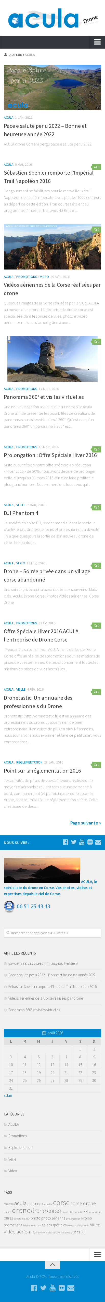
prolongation (73, 1218)
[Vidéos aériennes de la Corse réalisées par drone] (52, 247)
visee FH (40, 1232)
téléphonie (83, 1225)
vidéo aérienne (19, 1231)
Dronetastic (76, 1212)
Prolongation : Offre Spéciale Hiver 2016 (50, 455)
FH (86, 1211)
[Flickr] (90, 842)
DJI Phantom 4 (21, 512)
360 (6, 1204)
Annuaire (47, 1204)
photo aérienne (53, 1218)
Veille (20, 505)
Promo (86, 1218)
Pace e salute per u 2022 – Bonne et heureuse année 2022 (52, 975)
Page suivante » (85, 823)
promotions (13, 1225)
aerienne (34, 1203)
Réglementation (32, 1225)
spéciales (59, 1225)
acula (20, 1203)
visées (66, 1232)
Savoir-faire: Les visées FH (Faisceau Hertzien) (43, 963)
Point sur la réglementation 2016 (42, 770)
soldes (47, 1225)
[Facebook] (65, 842)
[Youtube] (82, 842)
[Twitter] (74, 842)
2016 (11, 1204)
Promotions (26, 276)
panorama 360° (22, 1218)
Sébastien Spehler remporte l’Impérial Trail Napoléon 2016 (52, 986)
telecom (71, 1225)
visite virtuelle (54, 1232)
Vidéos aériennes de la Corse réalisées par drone (45, 998)
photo (36, 1218)
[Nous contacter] (98, 842)
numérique (94, 1212)
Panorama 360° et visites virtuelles (44, 396)
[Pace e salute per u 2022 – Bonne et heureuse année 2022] (52, 87)
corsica (7, 1212)
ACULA (9, 117)
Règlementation (29, 762)
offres (8, 1218)
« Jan (8, 1095)
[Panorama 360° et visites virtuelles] (52, 359)
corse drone (83, 1203)
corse (61, 1202)
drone (21, 1210)
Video (44, 276)
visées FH (78, 1232)
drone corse (46, 1211)
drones (65, 1212)
